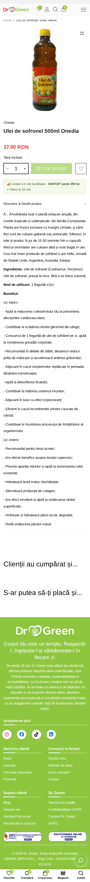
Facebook (21, 734)
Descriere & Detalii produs (22, 203)
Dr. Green (31, 853)
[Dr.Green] (15, 9)
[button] (7, 168)
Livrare (53, 779)
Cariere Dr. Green (61, 816)
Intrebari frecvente (17, 816)
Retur (7, 758)
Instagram (7, 734)
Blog (6, 802)
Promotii (9, 779)
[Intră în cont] (47, 9)
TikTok (36, 734)
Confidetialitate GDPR (64, 809)
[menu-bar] (83, 9)
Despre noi (11, 809)
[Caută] (55, 9)
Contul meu (57, 758)
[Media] (82, 33)
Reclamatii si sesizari (19, 823)
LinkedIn (51, 734)
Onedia (8, 122)
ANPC (53, 823)
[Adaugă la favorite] (81, 168)
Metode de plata (60, 765)
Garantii (9, 765)
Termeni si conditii (61, 802)
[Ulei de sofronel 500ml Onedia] (45, 70)
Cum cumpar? (59, 772)
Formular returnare (17, 772)
